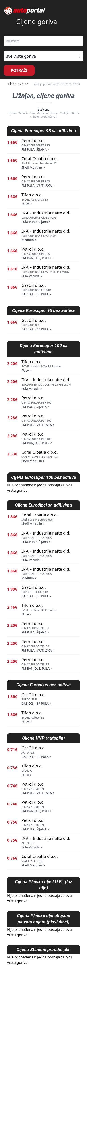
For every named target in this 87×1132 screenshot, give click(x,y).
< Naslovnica (17, 83)
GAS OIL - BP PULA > (36, 294)
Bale (36, 117)
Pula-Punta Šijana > (35, 222)
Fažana (54, 113)
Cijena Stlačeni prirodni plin (44, 949)
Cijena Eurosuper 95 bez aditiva (43, 310)
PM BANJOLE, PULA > (36, 258)
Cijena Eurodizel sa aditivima (43, 505)
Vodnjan (65, 113)
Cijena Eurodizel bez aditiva (43, 685)
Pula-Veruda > (31, 276)
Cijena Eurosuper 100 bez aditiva (43, 477)
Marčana (42, 113)
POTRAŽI (19, 70)
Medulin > (29, 240)
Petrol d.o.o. (33, 140)
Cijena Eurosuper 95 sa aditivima (43, 130)
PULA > (26, 203)
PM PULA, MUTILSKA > (37, 185)
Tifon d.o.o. (32, 194)
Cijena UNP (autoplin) (43, 738)
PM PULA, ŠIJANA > (35, 149)
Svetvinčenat (48, 117)
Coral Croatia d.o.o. (39, 158)
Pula (32, 113)
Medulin (23, 113)
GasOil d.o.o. (33, 285)
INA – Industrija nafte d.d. (45, 213)
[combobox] (43, 41)
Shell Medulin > (33, 167)
